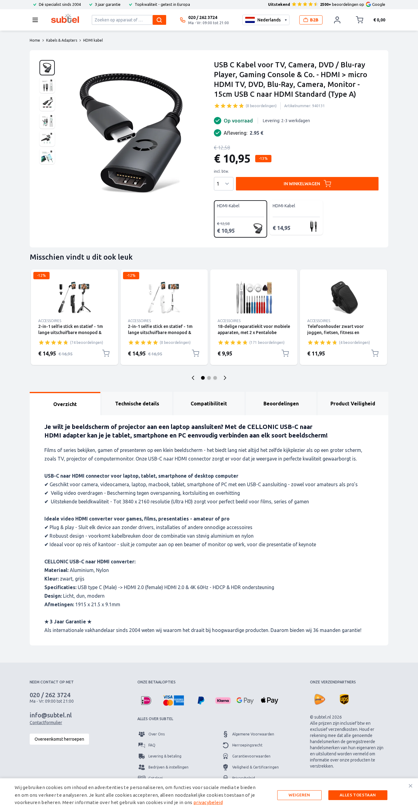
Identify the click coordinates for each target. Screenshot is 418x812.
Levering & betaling (164, 756)
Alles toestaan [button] (358, 795)
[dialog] (209, 795)
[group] (229, 106)
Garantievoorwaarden (251, 756)
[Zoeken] (159, 20)
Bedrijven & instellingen (168, 767)
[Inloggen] (337, 20)
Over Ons (156, 734)
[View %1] (47, 67)
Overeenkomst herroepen (59, 739)
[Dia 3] (215, 378)
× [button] (410, 785)
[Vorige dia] (193, 378)
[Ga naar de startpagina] (65, 18)
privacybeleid (208, 802)
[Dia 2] (209, 378)
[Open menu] (37, 20)
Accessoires (49, 321)
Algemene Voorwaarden (253, 734)
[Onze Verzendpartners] (320, 699)
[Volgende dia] (225, 378)
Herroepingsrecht (247, 745)
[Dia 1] (203, 378)
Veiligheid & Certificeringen (255, 767)
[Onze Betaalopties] (146, 700)
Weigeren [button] (299, 795)
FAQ (151, 745)
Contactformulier (46, 722)
